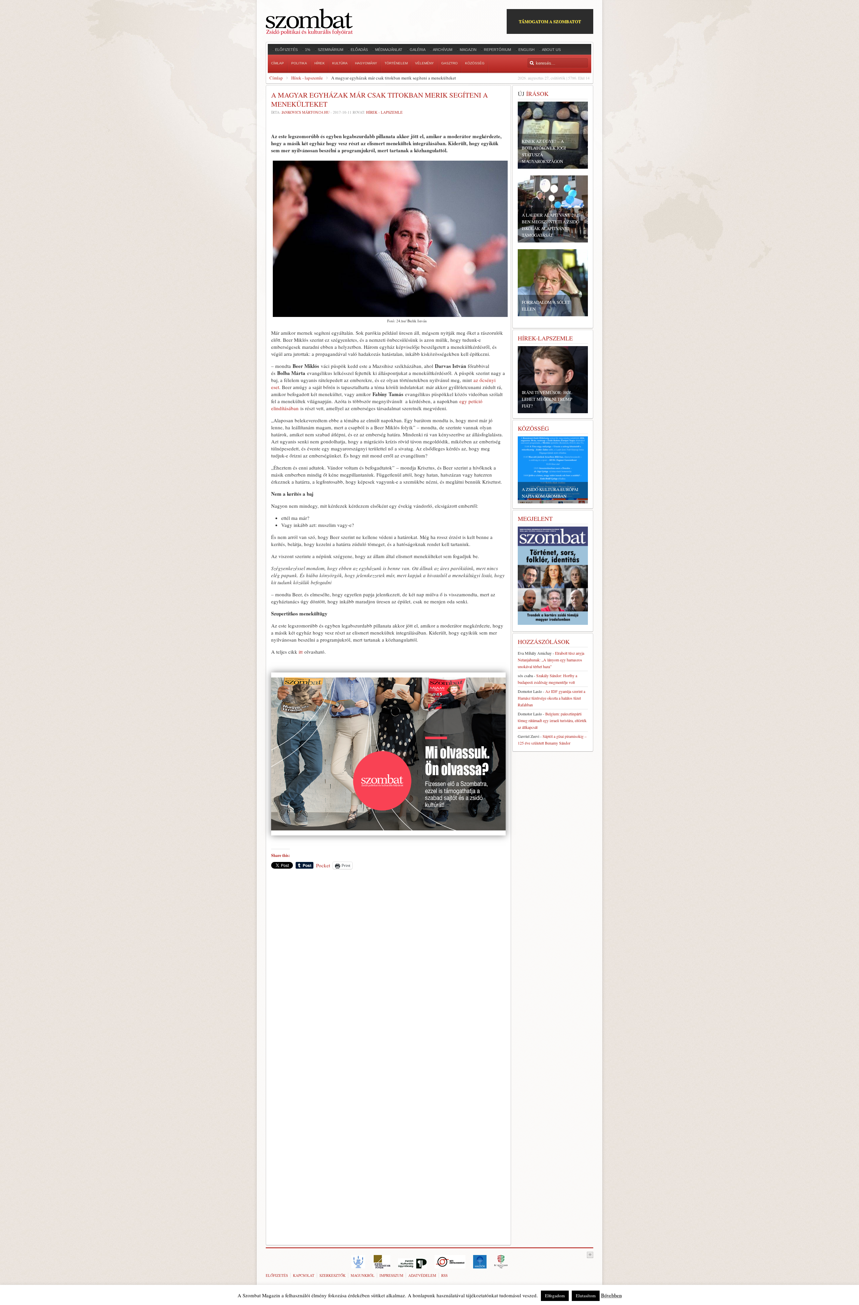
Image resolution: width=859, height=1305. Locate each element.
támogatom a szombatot (550, 21)
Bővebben (611, 1295)
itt (301, 651)
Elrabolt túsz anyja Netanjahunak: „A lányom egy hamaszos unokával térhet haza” (551, 659)
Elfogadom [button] (555, 1296)
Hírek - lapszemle (307, 78)
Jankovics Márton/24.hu (306, 112)
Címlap (276, 78)
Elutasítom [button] (586, 1296)
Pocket (323, 865)
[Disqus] (388, 967)
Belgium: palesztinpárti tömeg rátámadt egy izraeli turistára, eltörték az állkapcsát (552, 720)
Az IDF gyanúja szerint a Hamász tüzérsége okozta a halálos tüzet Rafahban (551, 698)
